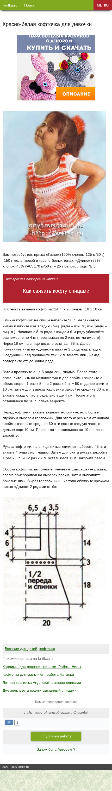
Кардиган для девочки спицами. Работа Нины (42, 667)
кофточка (47, 649)
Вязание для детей (21, 649)
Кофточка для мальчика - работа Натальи (38, 674)
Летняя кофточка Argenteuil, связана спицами (42, 682)
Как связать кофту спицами (56, 291)
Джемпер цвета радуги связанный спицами (40, 690)
